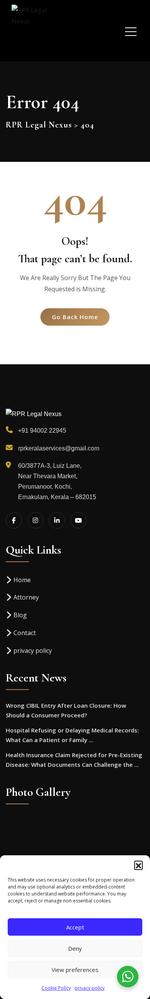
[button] (138, 865)
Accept (75, 927)
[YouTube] (78, 520)
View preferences (75, 970)
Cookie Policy (56, 988)
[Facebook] (14, 520)
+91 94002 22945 (42, 430)
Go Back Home (75, 317)
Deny (75, 948)
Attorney (26, 597)
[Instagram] (35, 520)
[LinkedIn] (57, 520)
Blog (20, 615)
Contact (24, 633)
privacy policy (90, 988)
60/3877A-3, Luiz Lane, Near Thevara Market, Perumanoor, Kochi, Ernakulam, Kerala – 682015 (57, 481)
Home (22, 580)
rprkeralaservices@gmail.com (58, 448)
